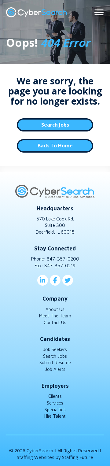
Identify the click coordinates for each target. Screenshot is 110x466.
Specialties (55, 409)
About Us (55, 309)
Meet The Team (55, 315)
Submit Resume (55, 362)
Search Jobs (55, 356)
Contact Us (55, 322)
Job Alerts (55, 369)
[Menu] (99, 12)
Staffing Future (77, 457)
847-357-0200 (63, 258)
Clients (55, 396)
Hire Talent (55, 416)
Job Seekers (55, 349)
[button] (55, 124)
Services (55, 402)
